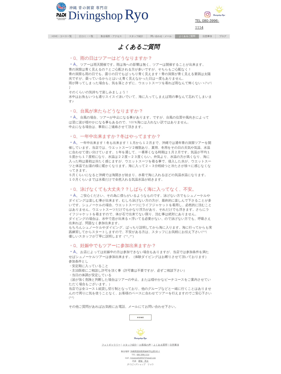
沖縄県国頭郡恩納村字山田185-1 (145, 351)
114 (147, 355)
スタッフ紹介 (130, 345)
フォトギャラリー (111, 345)
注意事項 (174, 345)
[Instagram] (207, 14)
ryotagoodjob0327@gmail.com (143, 358)
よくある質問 (160, 345)
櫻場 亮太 (143, 361)
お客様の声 (145, 345)
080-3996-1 (141, 355)
